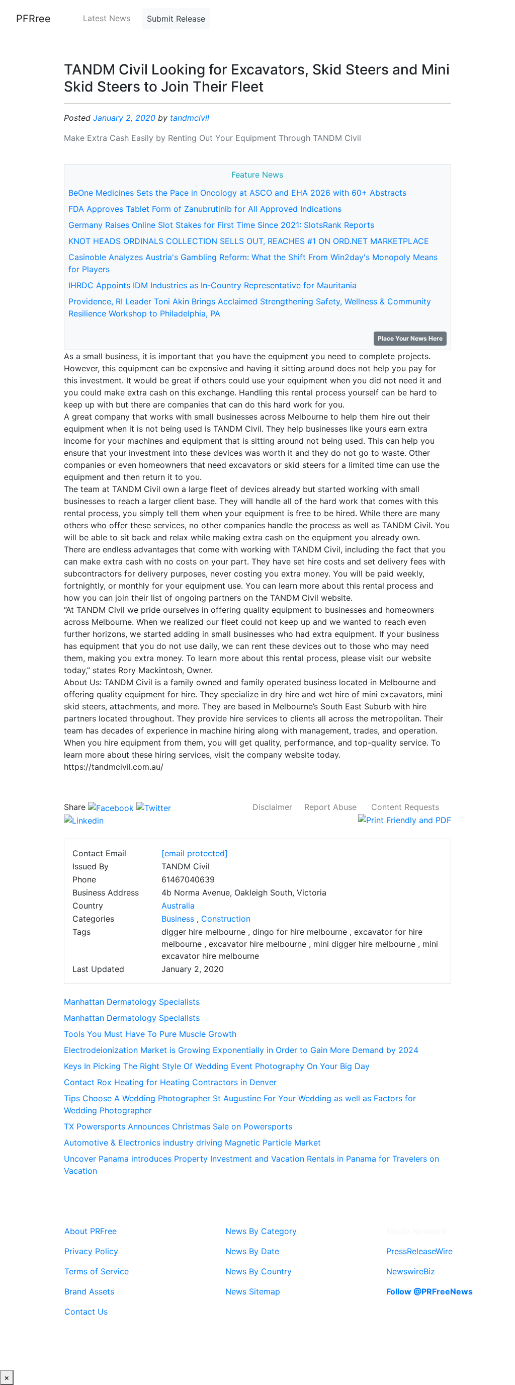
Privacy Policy (91, 1251)
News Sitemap (252, 1291)
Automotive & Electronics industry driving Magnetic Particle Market (192, 1142)
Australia (178, 906)
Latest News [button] (106, 18)
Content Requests (405, 807)
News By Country (258, 1271)
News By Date (252, 1251)
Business (177, 919)
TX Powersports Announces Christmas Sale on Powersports (178, 1126)
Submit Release (176, 19)
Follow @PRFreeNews (429, 1291)
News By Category (261, 1231)
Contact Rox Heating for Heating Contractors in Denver (170, 1082)
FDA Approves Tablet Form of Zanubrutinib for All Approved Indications (204, 209)
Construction (225, 919)
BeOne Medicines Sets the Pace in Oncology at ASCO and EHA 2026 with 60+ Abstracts (237, 193)
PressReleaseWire (419, 1251)
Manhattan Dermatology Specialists (132, 1002)
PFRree (33, 19)
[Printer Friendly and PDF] (404, 819)
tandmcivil (189, 118)
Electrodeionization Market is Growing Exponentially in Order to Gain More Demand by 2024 (241, 1050)
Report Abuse (330, 807)
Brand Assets (89, 1291)
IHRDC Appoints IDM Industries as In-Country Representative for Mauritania (212, 285)
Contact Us (86, 1312)
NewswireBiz (410, 1271)
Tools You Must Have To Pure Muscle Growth (150, 1034)
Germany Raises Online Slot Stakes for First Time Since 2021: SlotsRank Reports (221, 225)
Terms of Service (96, 1271)
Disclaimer (272, 807)
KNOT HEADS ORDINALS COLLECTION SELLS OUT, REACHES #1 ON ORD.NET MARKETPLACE (248, 241)
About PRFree (90, 1231)
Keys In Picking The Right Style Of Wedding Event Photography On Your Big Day (217, 1066)
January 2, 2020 (124, 118)
